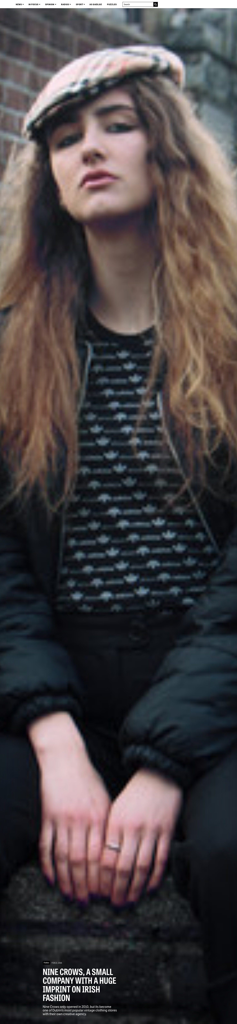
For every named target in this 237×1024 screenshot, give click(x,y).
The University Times (5, 4)
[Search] (155, 4)
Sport (80, 4)
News (19, 4)
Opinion (50, 4)
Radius (65, 4)
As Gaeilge (95, 4)
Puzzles (112, 4)
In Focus (34, 4)
